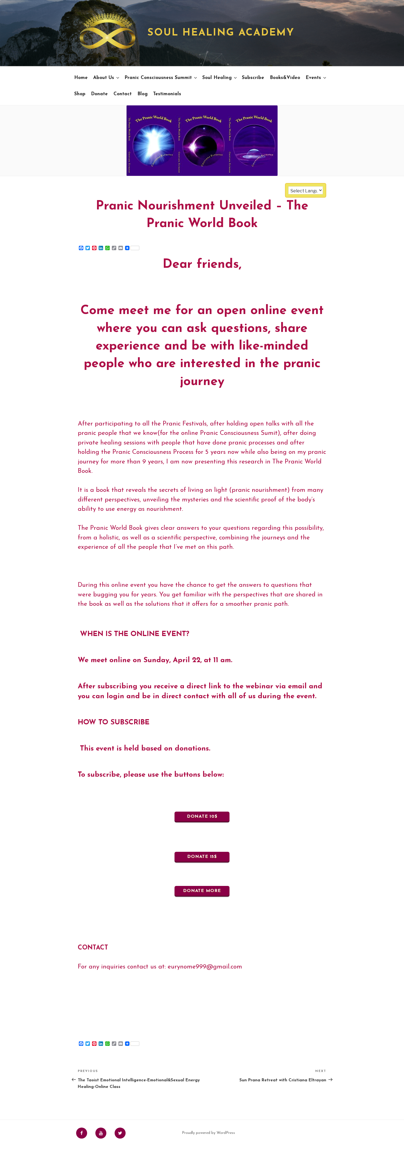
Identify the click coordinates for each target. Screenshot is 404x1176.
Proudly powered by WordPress (208, 1133)
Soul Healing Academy (221, 33)
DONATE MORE (202, 891)
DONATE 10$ (202, 816)
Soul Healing (217, 77)
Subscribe (253, 77)
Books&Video (285, 77)
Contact (123, 94)
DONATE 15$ (202, 857)
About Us (103, 77)
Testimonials (167, 94)
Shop (79, 94)
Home (81, 77)
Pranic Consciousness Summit (158, 77)
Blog (142, 94)
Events (313, 77)
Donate (99, 94)
